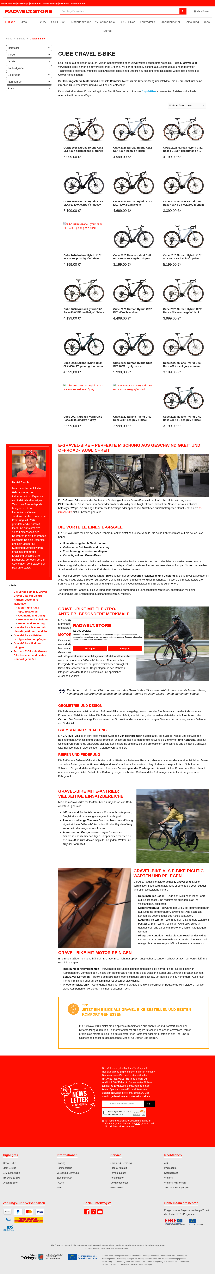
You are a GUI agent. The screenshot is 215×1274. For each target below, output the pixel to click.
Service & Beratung (121, 1163)
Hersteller (13, 47)
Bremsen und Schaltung (33, 619)
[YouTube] (100, 1211)
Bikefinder (64, 3)
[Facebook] (87, 1211)
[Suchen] (182, 11)
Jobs (59, 1187)
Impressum (170, 1168)
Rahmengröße (64, 1168)
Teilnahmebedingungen (176, 1187)
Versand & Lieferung (68, 1172)
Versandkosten (100, 1245)
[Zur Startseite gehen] (28, 11)
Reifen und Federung (31, 623)
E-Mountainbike (11, 1172)
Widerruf (169, 1177)
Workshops (23, 3)
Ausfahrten (35, 3)
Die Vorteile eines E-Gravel (30, 591)
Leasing (61, 1163)
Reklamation (117, 1177)
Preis (11, 88)
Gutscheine (116, 1187)
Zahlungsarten (64, 1177)
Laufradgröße (16, 68)
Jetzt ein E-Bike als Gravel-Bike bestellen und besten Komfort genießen (30, 655)
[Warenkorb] (213, 10)
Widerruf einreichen (175, 1182)
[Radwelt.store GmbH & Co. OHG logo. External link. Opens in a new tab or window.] (92, 626)
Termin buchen (8, 3)
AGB (137, 1123)
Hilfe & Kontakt (118, 1168)
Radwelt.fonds (78, 3)
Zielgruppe (14, 74)
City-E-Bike (149, 91)
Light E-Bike (9, 1168)
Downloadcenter (119, 1182)
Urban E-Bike (10, 1182)
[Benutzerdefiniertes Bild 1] (185, 1223)
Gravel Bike (9, 1163)
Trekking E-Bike (11, 1177)
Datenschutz (171, 1172)
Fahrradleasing (50, 3)
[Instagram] (93, 1211)
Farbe (11, 54)
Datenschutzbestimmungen (132, 1120)
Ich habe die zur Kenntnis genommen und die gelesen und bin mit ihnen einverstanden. (129, 1123)
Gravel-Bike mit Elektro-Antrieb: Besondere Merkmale (28, 599)
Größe (11, 61)
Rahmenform (15, 81)
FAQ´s (60, 1182)
